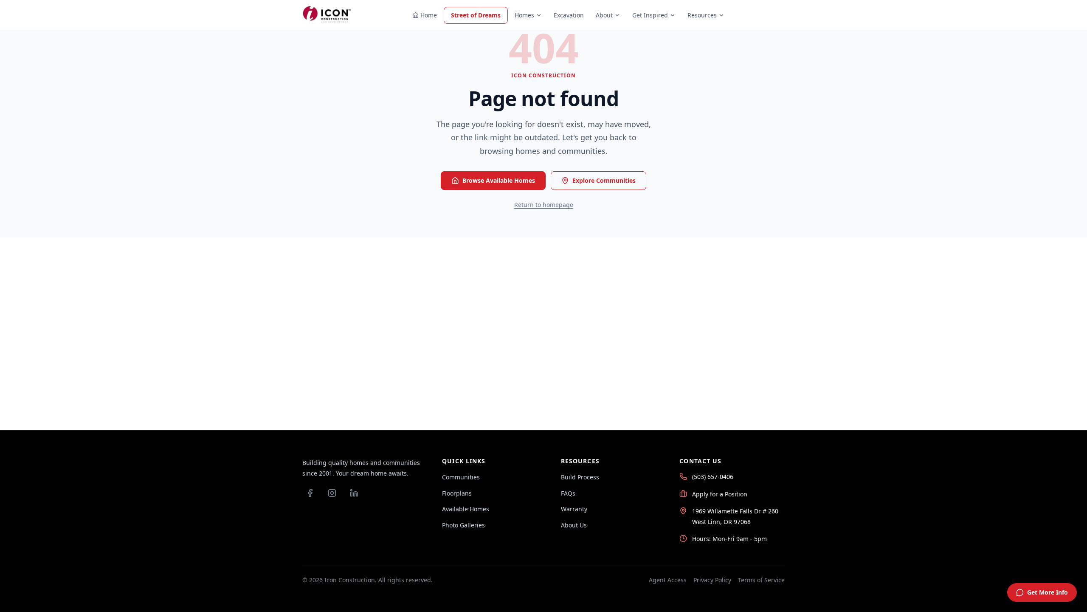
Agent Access (668, 580)
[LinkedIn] (354, 493)
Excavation (569, 15)
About (604, 15)
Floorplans (457, 493)
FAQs (568, 493)
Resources (702, 15)
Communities (461, 477)
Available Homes (465, 509)
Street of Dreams (476, 15)
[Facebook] (310, 493)
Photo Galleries (463, 525)
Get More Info (1047, 592)
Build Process (580, 477)
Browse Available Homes (498, 180)
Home (428, 15)
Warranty (574, 509)
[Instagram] (332, 493)
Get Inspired (650, 15)
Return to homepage (543, 205)
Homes (524, 15)
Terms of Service (761, 580)
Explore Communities (604, 180)
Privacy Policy (712, 580)
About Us (574, 525)
